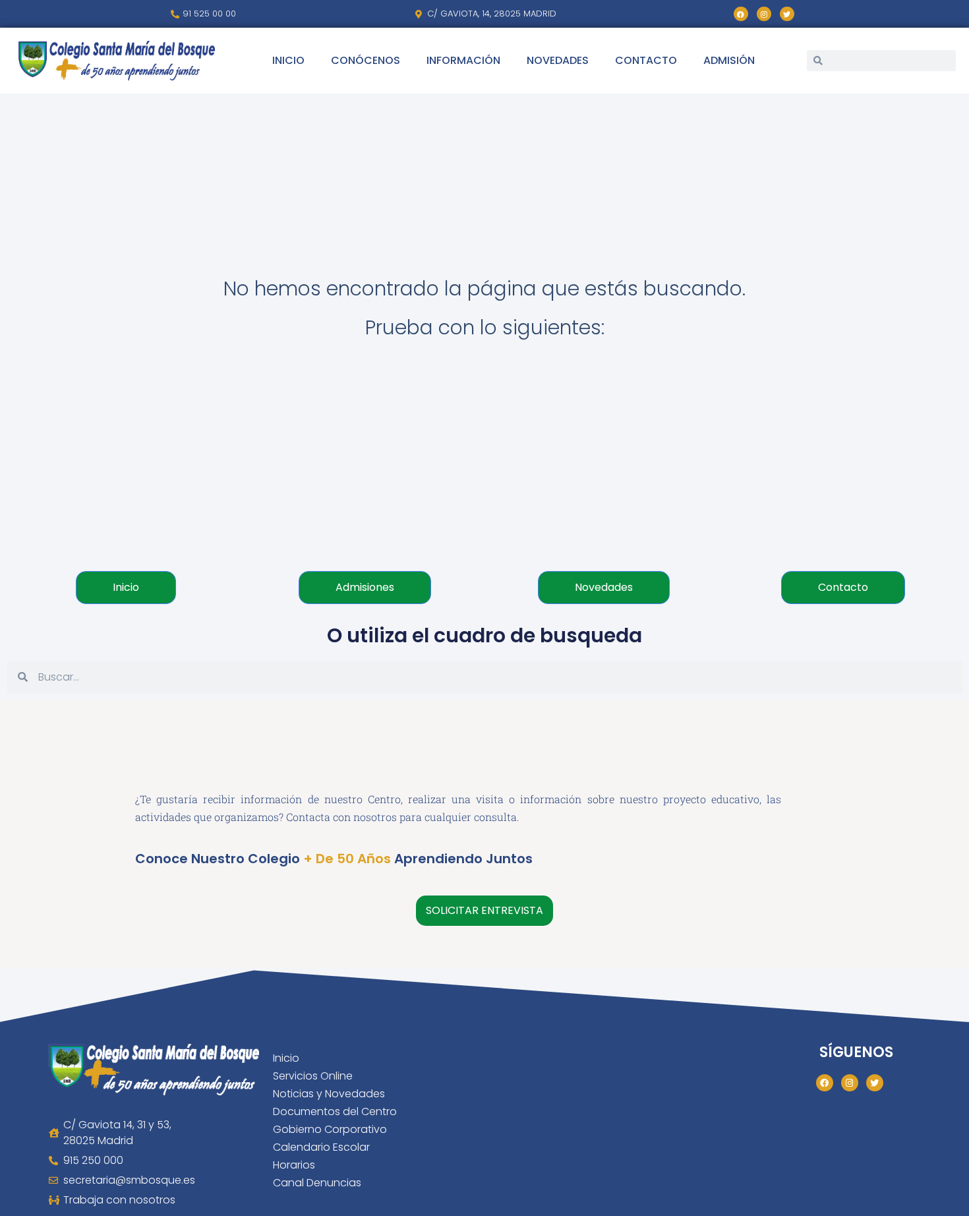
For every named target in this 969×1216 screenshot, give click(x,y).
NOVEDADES (558, 60)
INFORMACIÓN (463, 60)
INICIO (288, 60)
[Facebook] (741, 14)
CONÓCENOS (365, 60)
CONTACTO (646, 60)
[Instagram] (764, 14)
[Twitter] (787, 14)
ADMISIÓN (729, 60)
